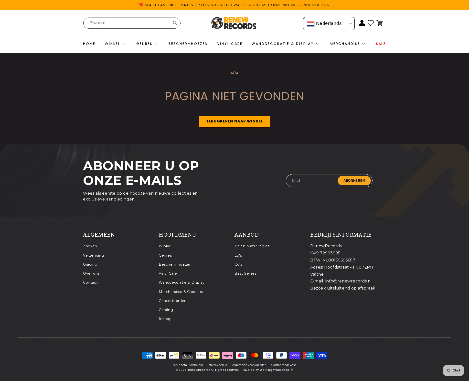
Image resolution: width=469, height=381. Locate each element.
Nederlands (328, 23)
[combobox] (132, 23)
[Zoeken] (175, 23)
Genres (165, 255)
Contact (90, 282)
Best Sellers (245, 273)
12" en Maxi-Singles (251, 246)
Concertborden (173, 301)
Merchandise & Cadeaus (181, 292)
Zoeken (90, 246)
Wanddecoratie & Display (182, 282)
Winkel (165, 246)
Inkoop (165, 319)
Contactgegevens (284, 365)
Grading (90, 264)
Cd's (238, 264)
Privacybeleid (217, 365)
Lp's (238, 255)
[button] (116, 44)
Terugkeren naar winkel (234, 121)
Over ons (91, 273)
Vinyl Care (168, 273)
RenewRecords (199, 370)
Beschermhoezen (175, 264)
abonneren (354, 180)
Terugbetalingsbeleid (187, 365)
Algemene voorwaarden (249, 365)
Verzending (93, 255)
